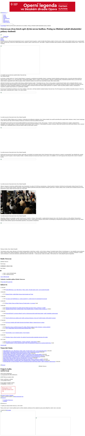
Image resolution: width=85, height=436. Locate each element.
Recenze (2, 39)
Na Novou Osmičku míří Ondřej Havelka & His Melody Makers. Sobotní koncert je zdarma (25, 322)
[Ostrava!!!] (3, 397)
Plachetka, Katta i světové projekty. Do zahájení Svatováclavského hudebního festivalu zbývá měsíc (27, 337)
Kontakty (5, 401)
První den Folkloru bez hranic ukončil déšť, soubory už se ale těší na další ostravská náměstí (22, 354)
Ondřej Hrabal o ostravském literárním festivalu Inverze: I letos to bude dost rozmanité (21, 352)
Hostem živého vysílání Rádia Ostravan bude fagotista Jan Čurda (19, 294)
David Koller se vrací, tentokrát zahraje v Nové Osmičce (18, 332)
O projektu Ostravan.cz (8, 400)
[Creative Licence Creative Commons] (7, 395)
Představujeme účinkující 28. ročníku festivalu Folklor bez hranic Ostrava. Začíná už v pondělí (25, 307)
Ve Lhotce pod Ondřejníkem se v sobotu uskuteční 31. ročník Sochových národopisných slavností (26, 298)
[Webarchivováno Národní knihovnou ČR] (8, 394)
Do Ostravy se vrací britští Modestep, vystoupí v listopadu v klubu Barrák (21, 341)
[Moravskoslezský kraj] (18, 396)
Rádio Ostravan (6, 22)
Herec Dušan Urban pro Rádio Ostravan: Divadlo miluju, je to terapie (20, 303)
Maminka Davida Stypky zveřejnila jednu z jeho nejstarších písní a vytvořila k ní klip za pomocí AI (26, 309)
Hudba (4, 16)
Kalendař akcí (6, 20)
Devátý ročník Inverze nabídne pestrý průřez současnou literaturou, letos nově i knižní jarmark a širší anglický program (31, 318)
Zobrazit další (3, 345)
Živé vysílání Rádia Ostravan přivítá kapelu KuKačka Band (18, 328)
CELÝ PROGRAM (5, 276)
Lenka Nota (5, 36)
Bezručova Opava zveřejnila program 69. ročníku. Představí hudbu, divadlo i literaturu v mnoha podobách (28, 327)
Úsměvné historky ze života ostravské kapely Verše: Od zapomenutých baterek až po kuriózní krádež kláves (28, 342)
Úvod (4, 14)
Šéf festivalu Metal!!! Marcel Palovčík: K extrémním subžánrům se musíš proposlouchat (21, 356)
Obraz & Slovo (6, 18)
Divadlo (5, 17)
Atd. (4, 19)
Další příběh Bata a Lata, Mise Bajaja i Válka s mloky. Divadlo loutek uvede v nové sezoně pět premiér (27, 289)
